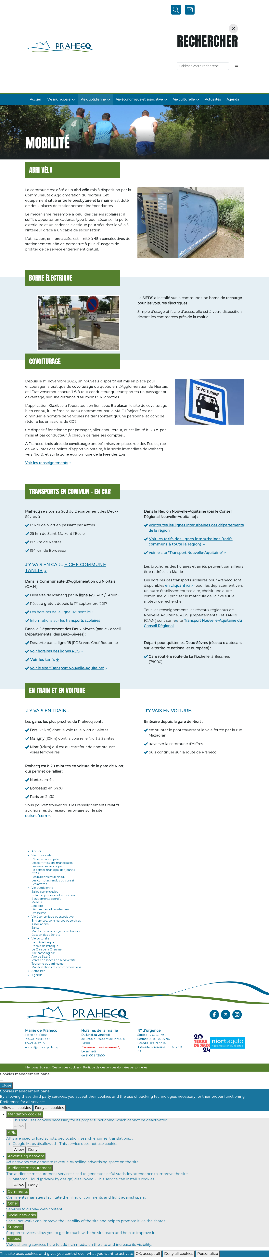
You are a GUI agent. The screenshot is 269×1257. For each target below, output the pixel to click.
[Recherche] (236, 66)
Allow (19, 1126)
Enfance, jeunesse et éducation (53, 895)
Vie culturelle (184, 99)
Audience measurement (29, 1168)
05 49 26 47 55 (35, 1043)
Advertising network (26, 1156)
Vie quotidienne (93, 99)
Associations (40, 924)
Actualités (213, 99)
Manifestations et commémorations (56, 967)
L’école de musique (45, 946)
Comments (18, 1191)
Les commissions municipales (52, 863)
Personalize (207, 1253)
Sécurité (37, 906)
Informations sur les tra (65, 620)
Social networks (22, 1215)
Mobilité (37, 902)
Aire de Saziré (41, 956)
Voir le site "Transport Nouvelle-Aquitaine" (67, 668)
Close (6, 1085)
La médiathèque (43, 942)
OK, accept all (148, 1253)
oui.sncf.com (36, 816)
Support (15, 1227)
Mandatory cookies (25, 1114)
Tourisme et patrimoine (48, 963)
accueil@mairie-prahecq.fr (43, 1047)
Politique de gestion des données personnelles (115, 1067)
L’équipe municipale (45, 859)
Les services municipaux (48, 866)
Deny (33, 1149)
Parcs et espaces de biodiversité (54, 960)
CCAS (35, 873)
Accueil (36, 99)
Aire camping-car (43, 953)
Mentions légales (37, 1067)
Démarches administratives (50, 909)
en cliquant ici (177, 585)
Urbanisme (39, 913)
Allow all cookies (16, 1108)
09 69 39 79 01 (157, 1035)
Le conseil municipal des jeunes (53, 870)
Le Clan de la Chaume (47, 949)
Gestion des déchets (46, 935)
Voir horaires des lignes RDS (55, 651)
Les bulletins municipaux (48, 877)
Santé (36, 927)
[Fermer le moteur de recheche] (233, 28)
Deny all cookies (49, 1108)
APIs (12, 1132)
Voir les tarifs (42, 660)
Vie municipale (58, 99)
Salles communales (45, 891)
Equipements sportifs (46, 899)
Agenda (233, 99)
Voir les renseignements (46, 463)
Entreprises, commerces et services (56, 920)
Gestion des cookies (66, 1067)
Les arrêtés (39, 884)
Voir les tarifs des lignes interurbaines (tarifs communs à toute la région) (191, 541)
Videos (14, 1239)
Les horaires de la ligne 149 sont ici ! (61, 612)
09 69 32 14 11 (159, 1043)
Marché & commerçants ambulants (56, 931)
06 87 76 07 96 (159, 1039)
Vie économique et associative (139, 99)
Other (13, 1203)
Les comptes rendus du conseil (53, 880)
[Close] (1, 1080)
